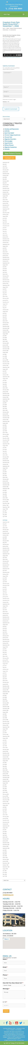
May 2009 (5, 339)
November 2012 (6, 281)
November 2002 (6, 440)
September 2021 (6, 162)
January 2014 (5, 255)
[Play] (5, 55)
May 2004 (5, 406)
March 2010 (5, 320)
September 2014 (6, 244)
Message (6, 988)
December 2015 (6, 223)
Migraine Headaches (11, 147)
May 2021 (5, 164)
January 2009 (5, 345)
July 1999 (4, 510)
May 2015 (5, 231)
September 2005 (6, 376)
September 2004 (6, 399)
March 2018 (5, 199)
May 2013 (5, 270)
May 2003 (5, 428)
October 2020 (5, 175)
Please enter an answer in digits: (9, 99)
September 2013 (6, 263)
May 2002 (5, 451)
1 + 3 (5, 1002)
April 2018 (5, 197)
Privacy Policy (21, 1040)
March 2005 (5, 387)
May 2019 (5, 182)
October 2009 (5, 330)
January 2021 (5, 171)
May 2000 (5, 494)
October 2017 (5, 207)
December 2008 (6, 346)
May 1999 (5, 514)
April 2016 (5, 222)
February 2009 (6, 343)
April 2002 (5, 453)
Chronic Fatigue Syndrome (12, 135)
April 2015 (5, 233)
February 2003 (6, 434)
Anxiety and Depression (12, 129)
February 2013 (6, 276)
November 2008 (6, 348)
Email (5, 967)
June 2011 (5, 305)
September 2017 (6, 209)
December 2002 (6, 438)
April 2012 (5, 294)
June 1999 (5, 512)
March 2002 (5, 455)
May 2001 (5, 473)
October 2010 (5, 309)
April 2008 (5, 358)
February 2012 (6, 298)
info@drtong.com (8, 895)
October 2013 (5, 261)
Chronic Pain (8, 137)
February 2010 (6, 322)
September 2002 (6, 443)
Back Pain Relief (9, 133)
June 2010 (5, 315)
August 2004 (5, 401)
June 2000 (5, 492)
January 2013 (5, 277)
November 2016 (6, 212)
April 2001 (5, 475)
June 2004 (5, 404)
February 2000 (6, 499)
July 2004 (4, 402)
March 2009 (5, 341)
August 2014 (5, 246)
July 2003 (4, 425)
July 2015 (4, 227)
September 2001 (6, 466)
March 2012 (5, 296)
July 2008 (4, 354)
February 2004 (6, 412)
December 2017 (6, 205)
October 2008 (5, 350)
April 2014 (5, 250)
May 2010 (5, 317)
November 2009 (6, 328)
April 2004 (5, 408)
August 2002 (5, 445)
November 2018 (6, 190)
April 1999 (5, 516)
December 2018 (6, 188)
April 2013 (5, 272)
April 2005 (5, 386)
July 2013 (4, 266)
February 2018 (6, 201)
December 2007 (6, 361)
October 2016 (5, 214)
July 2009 (4, 335)
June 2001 (5, 471)
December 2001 (6, 460)
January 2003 (5, 436)
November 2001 (6, 462)
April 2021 (5, 166)
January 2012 (5, 300)
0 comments (12, 30)
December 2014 (6, 238)
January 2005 (5, 391)
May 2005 (5, 384)
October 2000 (5, 486)
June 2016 (5, 218)
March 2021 (5, 167)
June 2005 (5, 382)
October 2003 (5, 419)
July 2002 (4, 447)
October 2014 (5, 242)
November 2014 (6, 240)
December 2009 (6, 326)
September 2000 (6, 488)
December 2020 (6, 173)
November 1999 (6, 503)
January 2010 (5, 324)
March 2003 (5, 432)
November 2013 (6, 259)
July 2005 (4, 380)
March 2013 (5, 274)
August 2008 (5, 352)
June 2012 (5, 291)
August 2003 (5, 423)
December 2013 (6, 257)
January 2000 (5, 501)
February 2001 (6, 479)
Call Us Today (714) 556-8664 (15, 1043)
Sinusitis (7, 149)
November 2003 (6, 417)
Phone (5, 975)
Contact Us (9, 158)
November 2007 (6, 363)
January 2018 (5, 203)
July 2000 (4, 490)
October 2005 (5, 374)
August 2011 (5, 304)
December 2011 (6, 302)
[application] (12, 55)
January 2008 (5, 359)
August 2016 (5, 216)
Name (5, 959)
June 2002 (5, 449)
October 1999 (5, 505)
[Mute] (16, 55)
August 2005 (5, 378)
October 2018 (5, 192)
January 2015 (5, 236)
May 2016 (5, 220)
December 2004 (6, 393)
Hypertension (9, 143)
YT (5, 39)
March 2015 (5, 235)
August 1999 (5, 509)
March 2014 (5, 251)
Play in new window (10, 57)
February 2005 (6, 389)
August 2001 (5, 468)
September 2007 (6, 367)
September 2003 (6, 421)
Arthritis (7, 131)
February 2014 (6, 253)
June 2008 (5, 356)
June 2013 (5, 268)
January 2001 (5, 481)
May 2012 (5, 292)
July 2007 (4, 371)
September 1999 (6, 507)
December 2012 (6, 279)
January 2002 (5, 458)
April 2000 (5, 496)
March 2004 (5, 410)
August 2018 (5, 195)
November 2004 (6, 395)
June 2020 (5, 177)
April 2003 (5, 430)
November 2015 (6, 225)
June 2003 (5, 427)
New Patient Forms (13, 153)
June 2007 (5, 373)
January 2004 (5, 414)
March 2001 (5, 477)
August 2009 (5, 333)
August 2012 (5, 287)
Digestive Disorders (10, 139)
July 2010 (4, 313)
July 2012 (4, 289)
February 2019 (6, 184)
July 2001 (4, 469)
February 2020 (6, 181)
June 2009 (5, 337)
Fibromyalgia (8, 141)
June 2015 (5, 229)
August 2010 (5, 311)
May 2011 (5, 307)
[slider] (19, 55)
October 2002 (5, 441)
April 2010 (5, 319)
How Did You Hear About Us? (13, 983)
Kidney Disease (9, 145)
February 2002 (6, 456)
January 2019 (5, 186)
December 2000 (6, 483)
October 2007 (5, 365)
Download (18, 57)
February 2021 (6, 169)
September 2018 (6, 194)
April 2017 (5, 210)
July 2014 (4, 248)
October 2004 (5, 397)
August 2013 (5, 264)
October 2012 (5, 283)
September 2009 (6, 332)
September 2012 (6, 285)
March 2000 (5, 497)
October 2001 (5, 464)
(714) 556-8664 (15, 9)
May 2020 (5, 179)
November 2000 (6, 484)
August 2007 (5, 369)
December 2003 (6, 415)
